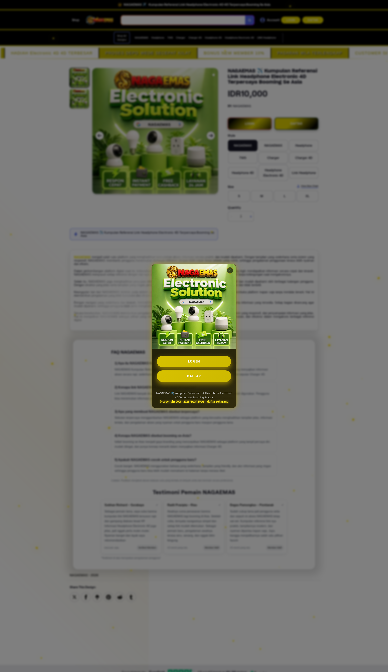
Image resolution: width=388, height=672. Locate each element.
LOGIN (194, 361)
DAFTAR (194, 376)
